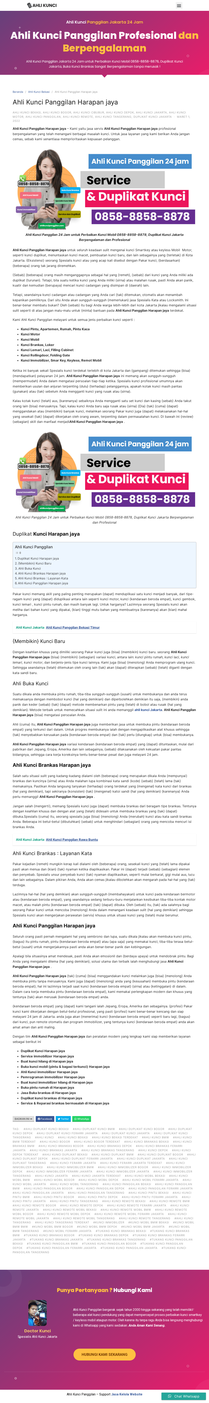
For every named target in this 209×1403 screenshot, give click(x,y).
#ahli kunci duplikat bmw (113, 1154)
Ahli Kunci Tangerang (113, 116)
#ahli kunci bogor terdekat (97, 1141)
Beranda (18, 91)
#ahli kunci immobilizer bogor (123, 1167)
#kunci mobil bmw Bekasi (148, 1222)
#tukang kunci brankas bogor (49, 1235)
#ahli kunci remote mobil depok (63, 1214)
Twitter (64, 1118)
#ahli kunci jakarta (51, 1175)
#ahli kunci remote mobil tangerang (84, 1218)
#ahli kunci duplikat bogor (160, 1154)
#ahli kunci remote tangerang (144, 1218)
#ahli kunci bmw (155, 1137)
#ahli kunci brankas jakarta (53, 1150)
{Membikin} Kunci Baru (34, 563)
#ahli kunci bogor (55, 1141)
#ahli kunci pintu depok (98, 1197)
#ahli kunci (44, 1137)
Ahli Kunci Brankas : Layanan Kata (43, 578)
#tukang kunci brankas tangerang (116, 1239)
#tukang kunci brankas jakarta (56, 1239)
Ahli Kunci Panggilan (43, 116)
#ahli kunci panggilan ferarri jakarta (161, 1188)
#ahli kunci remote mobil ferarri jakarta (129, 1214)
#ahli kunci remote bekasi (124, 1201)
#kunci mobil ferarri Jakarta (67, 1231)
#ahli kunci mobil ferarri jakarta (150, 1179)
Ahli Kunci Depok (120, 112)
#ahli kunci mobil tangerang (74, 1184)
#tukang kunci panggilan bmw (52, 1243)
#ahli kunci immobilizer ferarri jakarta (59, 1171)
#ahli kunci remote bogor (34, 1205)
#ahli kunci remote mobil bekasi (70, 1209)
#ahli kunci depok (153, 1150)
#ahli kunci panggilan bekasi (127, 1184)
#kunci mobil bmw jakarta (143, 1226)
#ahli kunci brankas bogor (61, 1146)
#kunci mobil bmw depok (97, 1226)
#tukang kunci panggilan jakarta (129, 1248)
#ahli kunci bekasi (73, 1137)
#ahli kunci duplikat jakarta (141, 1158)
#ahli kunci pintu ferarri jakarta (150, 1197)
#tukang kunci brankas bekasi (121, 1231)
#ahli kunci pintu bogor (54, 1197)
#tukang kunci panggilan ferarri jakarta (62, 1248)
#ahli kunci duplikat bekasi (65, 1154)
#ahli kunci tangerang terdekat (62, 1222)
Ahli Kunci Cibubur (88, 112)
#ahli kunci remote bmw (170, 1201)
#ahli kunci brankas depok (110, 1146)
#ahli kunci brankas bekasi (146, 1141)
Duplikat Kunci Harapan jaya (38, 558)
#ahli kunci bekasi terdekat (115, 1137)
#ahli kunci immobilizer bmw (70, 1167)
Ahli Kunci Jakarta (151, 112)
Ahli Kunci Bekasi (39, 91)
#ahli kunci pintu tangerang (74, 1201)
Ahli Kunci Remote (78, 116)
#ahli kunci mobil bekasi (145, 1175)
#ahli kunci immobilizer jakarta (123, 1171)
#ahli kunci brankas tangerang (107, 1150)
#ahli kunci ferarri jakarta (73, 1163)
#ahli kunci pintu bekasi (149, 1192)
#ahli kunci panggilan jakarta (38, 1192)
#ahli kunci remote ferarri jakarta (136, 1205)
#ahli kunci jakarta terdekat (96, 1175)
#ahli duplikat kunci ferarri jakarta (67, 1133)
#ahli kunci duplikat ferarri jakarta (82, 1158)
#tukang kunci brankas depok (104, 1235)
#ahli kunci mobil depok (98, 1179)
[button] (179, 5)
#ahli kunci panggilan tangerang (96, 1192)
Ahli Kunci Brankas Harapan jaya (42, 573)
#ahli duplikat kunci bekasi (46, 1129)
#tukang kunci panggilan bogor (109, 1243)
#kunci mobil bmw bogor (52, 1226)
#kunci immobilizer (108, 1222)
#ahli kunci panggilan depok (101, 1188)
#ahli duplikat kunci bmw (94, 1129)
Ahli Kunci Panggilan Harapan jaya (43, 583)
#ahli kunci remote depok (81, 1205)
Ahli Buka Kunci (29, 568)
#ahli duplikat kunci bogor (141, 1129)
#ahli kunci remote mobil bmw (126, 1209)
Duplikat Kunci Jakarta (152, 116)
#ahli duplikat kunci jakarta (126, 1133)
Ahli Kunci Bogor (57, 112)
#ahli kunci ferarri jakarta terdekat (131, 1163)
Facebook (46, 1118)
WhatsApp (83, 1118)
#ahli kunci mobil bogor (54, 1179)
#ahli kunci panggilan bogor (48, 1188)
